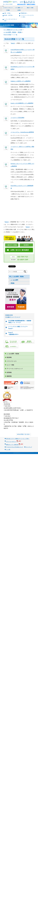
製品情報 (9, 357)
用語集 (12, 283)
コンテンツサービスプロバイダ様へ (10, 20)
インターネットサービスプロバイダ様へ (27, 16)
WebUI (13, 43)
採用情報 (9, 372)
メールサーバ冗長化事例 (17, 117)
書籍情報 (9, 376)
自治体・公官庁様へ (8, 15)
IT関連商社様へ (24, 13)
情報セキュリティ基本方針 (12, 444)
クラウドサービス (12, 361)
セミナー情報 (10, 365)
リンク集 (8, 449)
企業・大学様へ (7, 13)
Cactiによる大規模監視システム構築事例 (22, 103)
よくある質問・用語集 (17, 276)
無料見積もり (31, 4)
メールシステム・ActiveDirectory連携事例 (22, 132)
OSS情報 (8, 10)
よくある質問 (14, 280)
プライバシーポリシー (11, 441)
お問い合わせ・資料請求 (21, 4)
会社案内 (19, 10)
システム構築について (19, 7)
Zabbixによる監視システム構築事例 (20, 81)
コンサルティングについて (8, 7)
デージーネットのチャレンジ (15, 368)
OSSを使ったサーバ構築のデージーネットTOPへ (17, 438)
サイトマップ (29, 447)
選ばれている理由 (30, 7)
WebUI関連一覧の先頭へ (24, 434)
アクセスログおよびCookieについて (14, 447)
